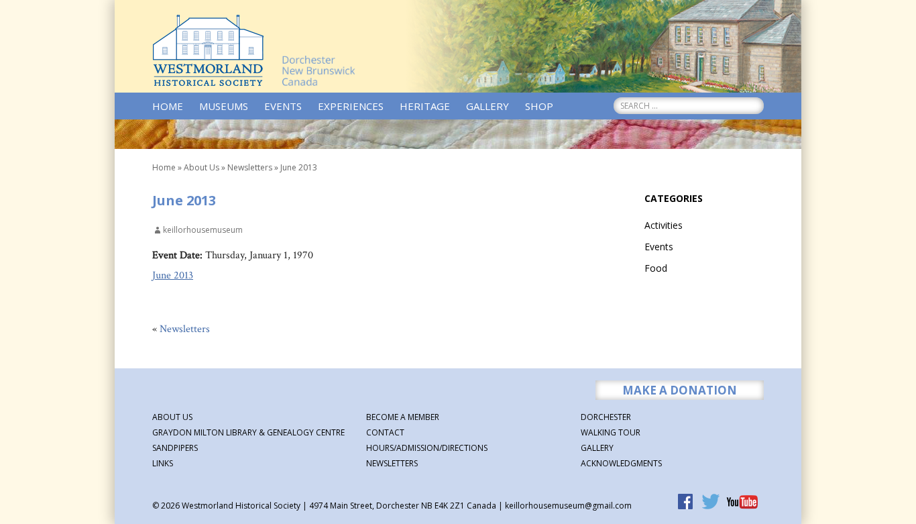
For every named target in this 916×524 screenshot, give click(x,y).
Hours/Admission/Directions (427, 448)
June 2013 (172, 275)
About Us (201, 167)
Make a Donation (679, 390)
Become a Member (402, 417)
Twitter (711, 503)
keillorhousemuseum (203, 229)
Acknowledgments (621, 463)
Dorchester (606, 417)
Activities (663, 225)
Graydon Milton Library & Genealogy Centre (248, 432)
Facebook (687, 503)
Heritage (425, 106)
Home (167, 106)
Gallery (487, 106)
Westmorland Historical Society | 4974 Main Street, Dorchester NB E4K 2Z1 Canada (338, 505)
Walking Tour (610, 432)
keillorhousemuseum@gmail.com (568, 505)
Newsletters (249, 167)
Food (655, 268)
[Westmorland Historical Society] (208, 50)
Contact (385, 432)
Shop (539, 106)
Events (283, 106)
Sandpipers (175, 448)
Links (162, 463)
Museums (223, 106)
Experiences (351, 106)
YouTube (742, 503)
